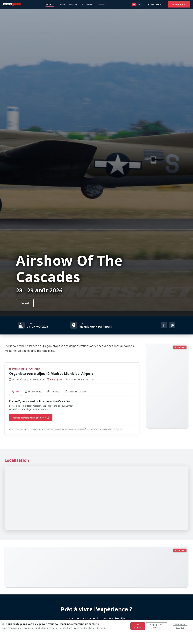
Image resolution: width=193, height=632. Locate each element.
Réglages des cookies (156, 626)
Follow (25, 303)
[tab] (15, 391)
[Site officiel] (172, 325)
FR (134, 4)
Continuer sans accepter (180, 626)
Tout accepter (138, 626)
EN (139, 4)
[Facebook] (164, 325)
